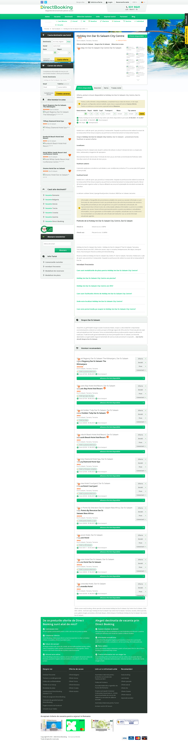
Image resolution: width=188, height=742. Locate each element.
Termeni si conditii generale (52, 678)
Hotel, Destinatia (49, 77)
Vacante (57, 17)
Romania (52, 195)
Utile (98, 17)
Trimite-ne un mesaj (49, 685)
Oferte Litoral (125, 685)
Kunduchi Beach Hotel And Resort (53, 137)
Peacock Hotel (83, 538)
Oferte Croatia (73, 688)
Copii (101, 110)
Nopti (90, 110)
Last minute (125, 678)
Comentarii (140, 370)
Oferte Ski (124, 688)
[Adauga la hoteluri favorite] (79, 49)
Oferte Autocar (126, 695)
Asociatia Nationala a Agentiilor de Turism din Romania (106, 687)
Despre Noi (80, 2)
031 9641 (134, 7)
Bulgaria (52, 200)
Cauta (142, 114)
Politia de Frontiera (101, 682)
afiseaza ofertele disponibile (110, 378)
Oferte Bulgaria (74, 675)
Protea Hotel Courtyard (87, 486)
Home (47, 17)
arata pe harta (121, 40)
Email (45, 84)
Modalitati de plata (52, 275)
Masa (118, 110)
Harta (106, 88)
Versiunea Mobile (74, 737)
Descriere (97, 88)
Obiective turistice (84, 17)
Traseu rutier (116, 88)
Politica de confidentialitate (52, 681)
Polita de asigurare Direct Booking (54, 697)
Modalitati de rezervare (54, 271)
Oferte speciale (126, 681)
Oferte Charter (126, 691)
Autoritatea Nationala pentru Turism (107, 703)
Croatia (51, 213)
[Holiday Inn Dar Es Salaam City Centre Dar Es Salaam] (140, 49)
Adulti (95, 110)
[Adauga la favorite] (69, 107)
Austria (51, 217)
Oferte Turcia (73, 681)
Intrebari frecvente (52, 266)
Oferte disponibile (136, 36)
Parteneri (123, 17)
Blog (133, 17)
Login (110, 2)
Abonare (63, 250)
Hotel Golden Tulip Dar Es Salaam (91, 413)
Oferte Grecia (73, 678)
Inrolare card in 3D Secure (103, 706)
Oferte (140, 359)
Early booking (125, 675)
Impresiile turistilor (127, 698)
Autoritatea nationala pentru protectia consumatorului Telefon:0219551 (104, 677)
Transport (108, 110)
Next (138, 80)
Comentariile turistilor (54, 262)
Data (45, 49)
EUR (134, 2)
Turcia (51, 208)
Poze (140, 366)
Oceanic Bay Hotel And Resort (90, 388)
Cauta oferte (62, 59)
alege (68, 41)
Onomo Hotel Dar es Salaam (54, 168)
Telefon (63, 84)
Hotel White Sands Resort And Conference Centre (55, 153)
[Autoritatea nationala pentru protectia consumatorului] (127, 724)
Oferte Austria (73, 691)
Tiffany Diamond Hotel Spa (53, 121)
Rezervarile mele (122, 2)
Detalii (140, 362)
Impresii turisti (110, 17)
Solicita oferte (96, 2)
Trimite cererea (63, 93)
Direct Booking (56, 7)
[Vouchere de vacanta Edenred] (102, 731)
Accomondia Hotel (85, 586)
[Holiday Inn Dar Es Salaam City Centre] (131, 48)
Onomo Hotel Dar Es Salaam (89, 562)
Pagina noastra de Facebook (52, 705)
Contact (48, 22)
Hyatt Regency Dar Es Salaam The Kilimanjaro (54, 106)
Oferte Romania (74, 685)
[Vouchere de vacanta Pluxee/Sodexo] (75, 730)
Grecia (51, 204)
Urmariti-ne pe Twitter (50, 709)
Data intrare (81, 110)
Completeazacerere (48, 93)
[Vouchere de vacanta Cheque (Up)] (51, 730)
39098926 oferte (48, 61)
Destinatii (69, 17)
